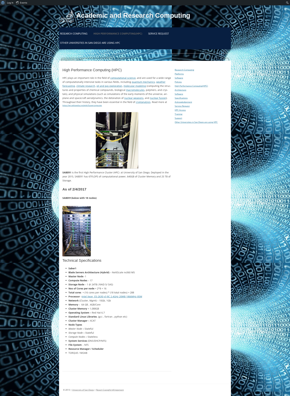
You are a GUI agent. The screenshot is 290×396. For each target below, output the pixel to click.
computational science (123, 77)
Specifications (181, 98)
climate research (85, 86)
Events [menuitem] (23, 2)
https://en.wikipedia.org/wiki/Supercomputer (82, 105)
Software (179, 77)
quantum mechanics (143, 81)
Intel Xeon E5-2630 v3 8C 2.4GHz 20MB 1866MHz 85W (112, 296)
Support (178, 118)
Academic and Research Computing (133, 15)
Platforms (179, 73)
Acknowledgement (183, 102)
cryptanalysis (143, 102)
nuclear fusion (158, 98)
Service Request (158, 33)
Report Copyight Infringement (110, 389)
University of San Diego (83, 389)
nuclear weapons (133, 98)
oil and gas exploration (109, 86)
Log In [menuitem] (10, 2)
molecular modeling (135, 86)
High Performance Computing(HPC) (117, 33)
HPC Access (180, 110)
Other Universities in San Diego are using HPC (90, 42)
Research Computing (73, 33)
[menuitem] (3, 2)
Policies (178, 81)
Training (178, 114)
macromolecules (135, 90)
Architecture (180, 90)
